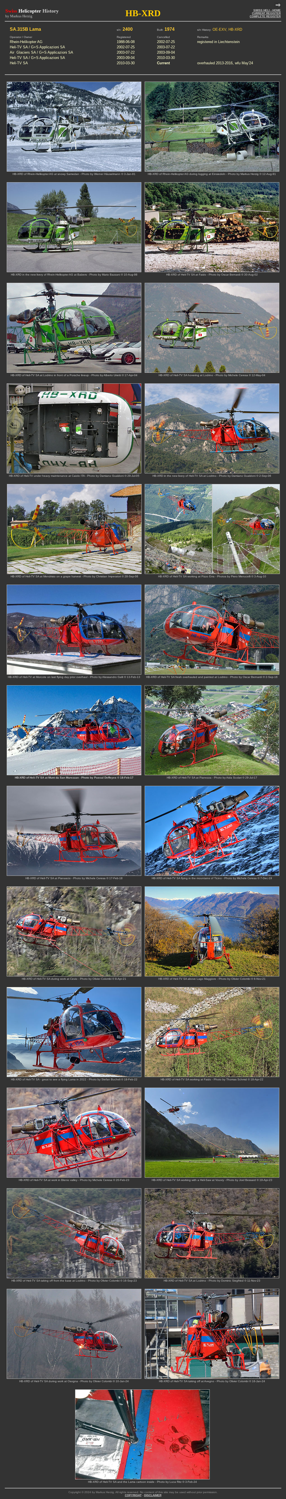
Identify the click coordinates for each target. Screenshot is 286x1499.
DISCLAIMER (152, 1495)
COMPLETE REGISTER (265, 16)
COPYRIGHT (133, 1495)
